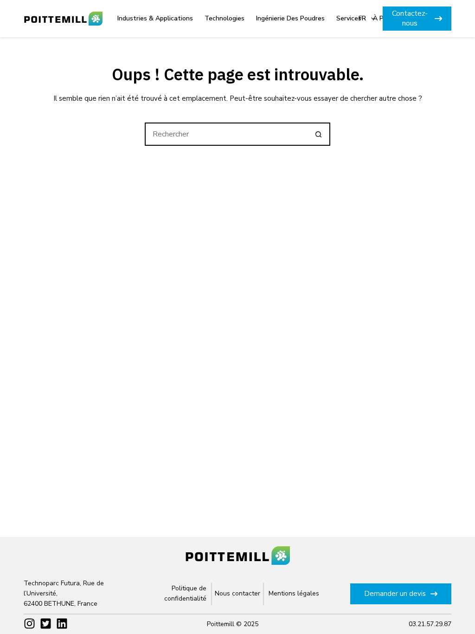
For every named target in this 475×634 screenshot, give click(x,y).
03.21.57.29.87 (430, 624)
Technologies (224, 18)
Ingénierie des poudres (290, 18)
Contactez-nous (410, 18)
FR (362, 18)
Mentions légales (294, 593)
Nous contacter (237, 593)
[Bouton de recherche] (318, 134)
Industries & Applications (155, 18)
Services (348, 18)
